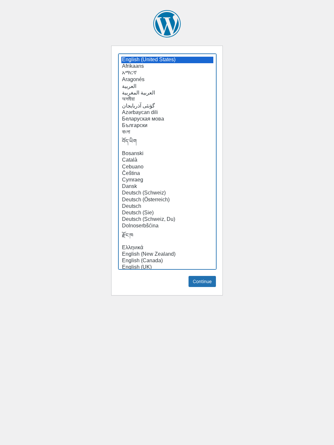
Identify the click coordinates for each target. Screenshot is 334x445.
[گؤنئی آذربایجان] (167, 106)
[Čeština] (167, 173)
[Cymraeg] (167, 180)
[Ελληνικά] (167, 248)
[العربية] (167, 86)
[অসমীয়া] (167, 99)
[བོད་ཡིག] (167, 143)
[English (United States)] (167, 60)
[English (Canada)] (167, 261)
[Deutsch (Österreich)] (167, 200)
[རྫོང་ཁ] (167, 237)
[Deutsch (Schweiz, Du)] (167, 219)
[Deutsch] (167, 206)
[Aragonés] (167, 80)
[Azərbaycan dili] (167, 112)
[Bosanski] (167, 154)
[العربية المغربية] (167, 93)
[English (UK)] (167, 267)
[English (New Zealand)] (167, 254)
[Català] (167, 160)
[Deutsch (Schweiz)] (167, 193)
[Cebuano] (167, 167)
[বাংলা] (167, 132)
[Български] (167, 125)
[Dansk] (167, 186)
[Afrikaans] (167, 66)
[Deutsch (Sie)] (167, 213)
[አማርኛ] (167, 73)
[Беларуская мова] (167, 119)
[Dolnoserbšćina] (167, 226)
